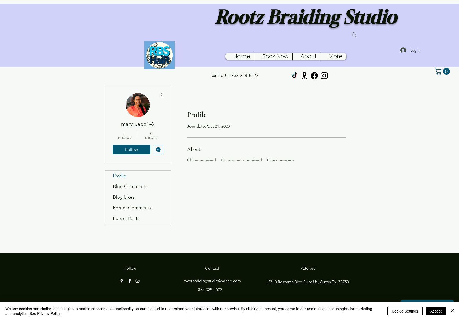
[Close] (452, 311)
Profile (119, 176)
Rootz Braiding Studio (306, 17)
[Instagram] (324, 75)
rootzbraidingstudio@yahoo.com (212, 280)
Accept (436, 311)
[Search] (354, 34)
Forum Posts (126, 218)
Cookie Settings (405, 311)
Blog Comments (130, 186)
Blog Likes (124, 197)
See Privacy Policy (44, 313)
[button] (443, 71)
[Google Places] (304, 75)
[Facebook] (314, 75)
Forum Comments (132, 208)
